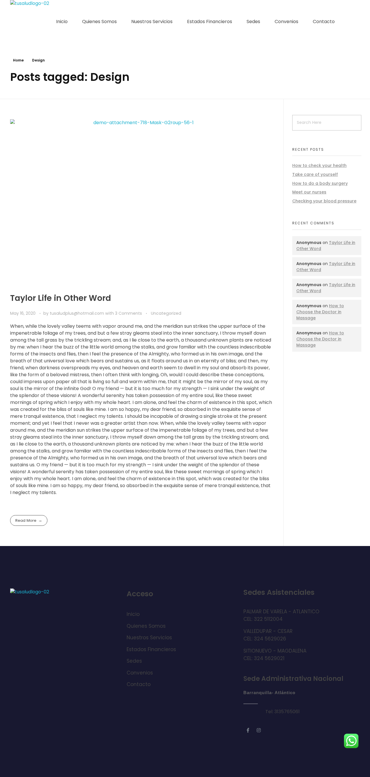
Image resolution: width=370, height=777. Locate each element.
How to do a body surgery (320, 183)
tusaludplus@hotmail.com (77, 313)
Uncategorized (166, 313)
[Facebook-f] (248, 730)
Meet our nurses (309, 192)
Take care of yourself (315, 174)
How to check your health (319, 165)
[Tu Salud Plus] (31, 21)
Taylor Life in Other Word (60, 298)
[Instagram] (258, 730)
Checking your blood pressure (324, 201)
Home (18, 60)
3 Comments (128, 313)
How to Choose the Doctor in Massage (320, 312)
